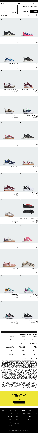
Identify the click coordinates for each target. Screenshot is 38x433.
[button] (29, 19)
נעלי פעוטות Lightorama (14, 294)
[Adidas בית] (19, 4)
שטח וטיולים (29, 419)
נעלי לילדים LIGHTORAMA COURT (32, 115)
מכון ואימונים (29, 413)
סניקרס (12, 338)
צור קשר (11, 422)
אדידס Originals (34, 347)
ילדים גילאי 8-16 (22, 343)
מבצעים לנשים (11, 354)
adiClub (17, 419)
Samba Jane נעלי (35, 166)
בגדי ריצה (23, 342)
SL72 (13, 343)
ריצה (30, 412)
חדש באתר (12, 346)
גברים (24, 412)
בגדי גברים (12, 353)
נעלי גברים (12, 336)
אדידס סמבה (35, 336)
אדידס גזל (35, 342)
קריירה (18, 413)
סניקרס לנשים (34, 340)
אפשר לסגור (26, 11)
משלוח (11, 413)
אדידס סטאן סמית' (34, 350)
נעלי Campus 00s (15, 192)
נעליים (36, 412)
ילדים (24, 415)
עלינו (18, 412)
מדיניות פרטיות (17, 430)
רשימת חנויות (10, 425)
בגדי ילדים (23, 354)
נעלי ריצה (23, 336)
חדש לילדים (23, 349)
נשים (24, 413)
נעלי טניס (23, 350)
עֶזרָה (11, 412)
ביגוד (36, 413)
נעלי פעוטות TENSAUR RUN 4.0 (33, 63)
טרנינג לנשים (35, 346)
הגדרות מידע (27, 430)
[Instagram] (5, 412)
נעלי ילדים (23, 338)
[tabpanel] (19, 175)
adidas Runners (16, 423)
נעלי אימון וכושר (22, 347)
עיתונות (18, 416)
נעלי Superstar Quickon (33, 320)
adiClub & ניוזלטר (10, 416)
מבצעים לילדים (11, 349)
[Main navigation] (36, 3)
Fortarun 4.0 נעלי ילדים (14, 166)
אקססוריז (35, 415)
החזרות (11, 415)
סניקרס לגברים (11, 339)
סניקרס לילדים (23, 340)
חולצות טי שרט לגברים (10, 342)
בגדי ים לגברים (11, 350)
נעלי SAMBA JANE (15, 268)
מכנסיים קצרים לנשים (33, 349)
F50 (13, 340)
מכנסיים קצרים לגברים (10, 347)
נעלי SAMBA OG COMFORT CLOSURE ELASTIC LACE (10, 89)
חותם (23, 430)
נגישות (11, 428)
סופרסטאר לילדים (22, 346)
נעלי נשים (35, 338)
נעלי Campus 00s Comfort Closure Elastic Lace (29, 89)
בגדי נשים (35, 354)
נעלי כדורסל (23, 353)
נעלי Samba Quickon (15, 115)
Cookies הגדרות (11, 430)
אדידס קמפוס (34, 339)
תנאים (21, 430)
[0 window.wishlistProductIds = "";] (33, 3)
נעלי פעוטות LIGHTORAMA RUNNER (32, 294)
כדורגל (30, 416)
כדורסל (30, 415)
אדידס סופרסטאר (34, 353)
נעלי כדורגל (23, 339)
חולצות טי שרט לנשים (33, 343)
